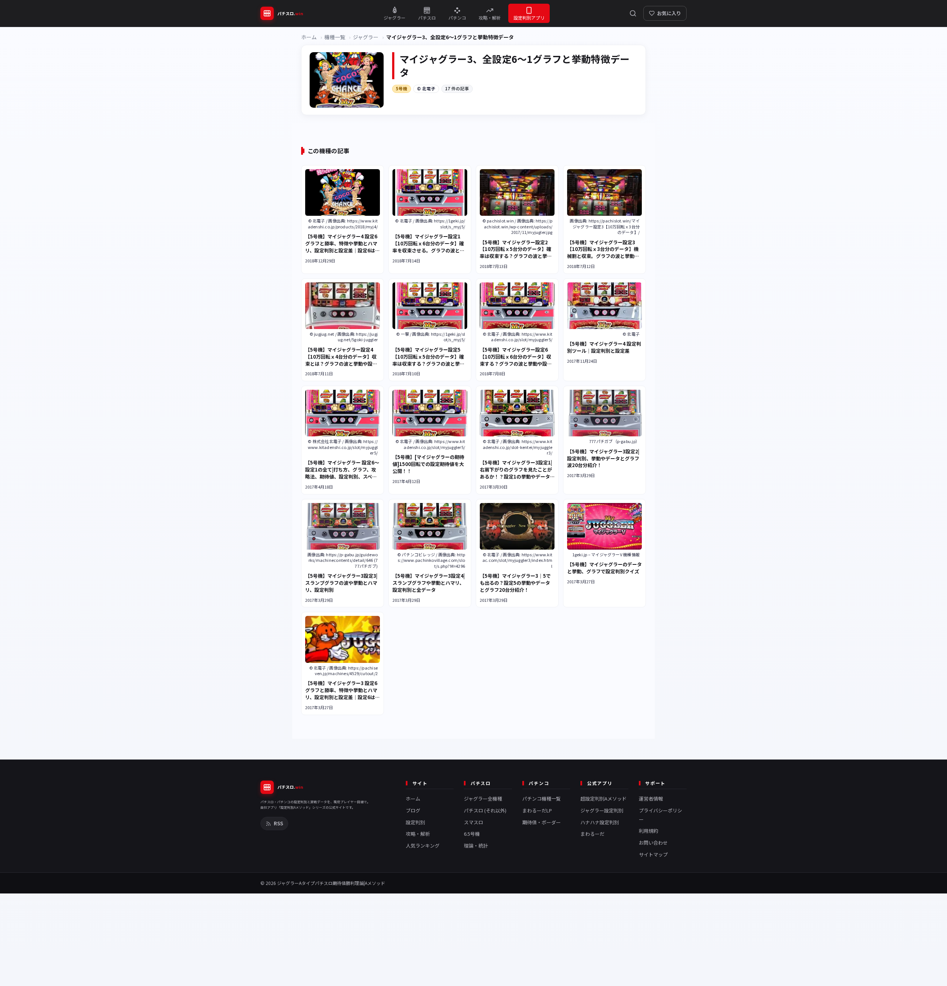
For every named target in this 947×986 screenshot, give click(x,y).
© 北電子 (426, 88)
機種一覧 (334, 37)
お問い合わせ (653, 842)
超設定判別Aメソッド (603, 798)
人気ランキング (422, 845)
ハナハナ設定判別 (599, 822)
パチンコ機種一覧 (541, 798)
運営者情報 (651, 798)
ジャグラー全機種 (483, 798)
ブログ (413, 810)
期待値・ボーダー (541, 822)
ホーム (309, 37)
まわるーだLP (537, 810)
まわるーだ (592, 833)
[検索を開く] (633, 13)
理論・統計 (476, 845)
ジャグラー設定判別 (601, 810)
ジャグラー (365, 37)
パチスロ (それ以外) (485, 810)
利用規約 (648, 830)
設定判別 (415, 822)
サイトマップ (653, 854)
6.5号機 (472, 833)
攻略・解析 (418, 833)
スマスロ (473, 822)
